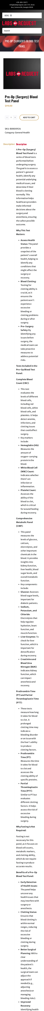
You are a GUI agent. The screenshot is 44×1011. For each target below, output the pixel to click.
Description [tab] (8, 144)
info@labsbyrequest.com (18, 5)
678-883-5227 (21, 2)
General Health (22, 132)
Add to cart (29, 117)
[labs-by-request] (19, 22)
